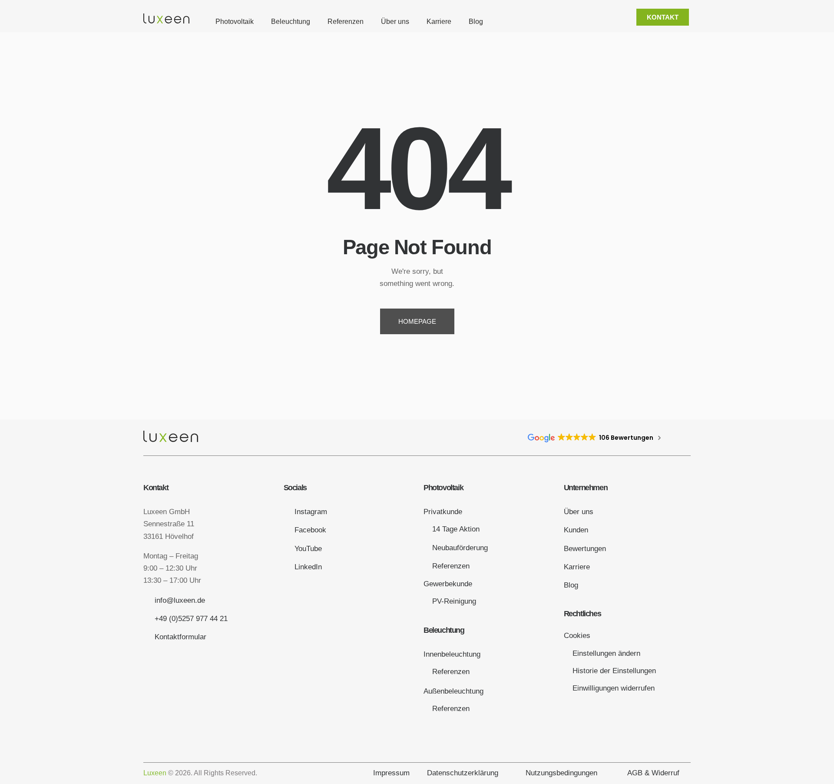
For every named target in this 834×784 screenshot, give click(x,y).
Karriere (439, 21)
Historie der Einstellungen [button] (614, 671)
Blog (476, 21)
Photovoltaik (234, 21)
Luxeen (154, 773)
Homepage (417, 321)
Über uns (395, 21)
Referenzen (346, 21)
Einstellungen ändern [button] (606, 653)
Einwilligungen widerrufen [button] (614, 688)
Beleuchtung (290, 21)
